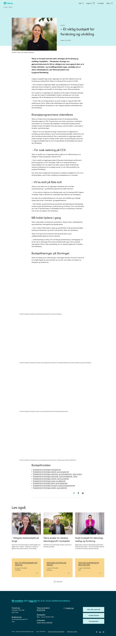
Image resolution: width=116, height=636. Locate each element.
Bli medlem (17, 600)
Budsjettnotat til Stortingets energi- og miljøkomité (49, 481)
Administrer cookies (72, 631)
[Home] (8, 3)
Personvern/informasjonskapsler (56, 631)
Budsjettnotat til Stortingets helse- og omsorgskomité (50, 483)
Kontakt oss (70, 608)
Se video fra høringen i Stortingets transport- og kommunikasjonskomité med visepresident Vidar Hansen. (43, 411)
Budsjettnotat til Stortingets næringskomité (47, 469)
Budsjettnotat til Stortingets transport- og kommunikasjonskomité (54, 485)
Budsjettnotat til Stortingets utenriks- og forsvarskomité (51, 479)
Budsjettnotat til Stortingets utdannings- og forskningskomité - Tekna (55, 476)
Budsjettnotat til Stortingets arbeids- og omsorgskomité (51, 472)
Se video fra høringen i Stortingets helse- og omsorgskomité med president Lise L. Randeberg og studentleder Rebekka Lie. (47, 460)
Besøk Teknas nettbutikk (44, 622)
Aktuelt (10, 7)
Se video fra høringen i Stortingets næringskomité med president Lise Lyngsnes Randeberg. (40, 314)
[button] (81, 3)
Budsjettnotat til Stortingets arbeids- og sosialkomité (50, 488)
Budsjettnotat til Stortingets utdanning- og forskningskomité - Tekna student (57, 474)
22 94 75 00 (41, 610)
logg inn (33, 600)
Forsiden (5, 7)
